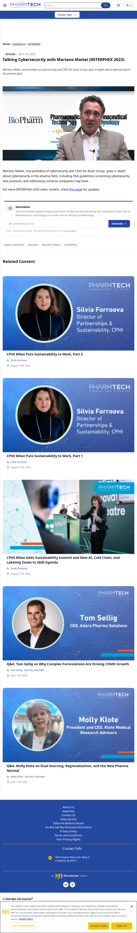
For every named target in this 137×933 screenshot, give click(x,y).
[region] (68, 917)
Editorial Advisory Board (68, 823)
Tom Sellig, (17, 670)
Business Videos (51, 244)
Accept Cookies (98, 925)
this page (76, 189)
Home (6, 44)
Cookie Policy (26, 919)
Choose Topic (64, 14)
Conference (18, 44)
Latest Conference (14, 244)
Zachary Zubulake (34, 670)
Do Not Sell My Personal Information (68, 827)
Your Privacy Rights (68, 839)
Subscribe (117, 223)
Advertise (69, 811)
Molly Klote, (17, 776)
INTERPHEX (70, 244)
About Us (68, 807)
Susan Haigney (19, 568)
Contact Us (69, 815)
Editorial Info (68, 819)
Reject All (121, 925)
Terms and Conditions (68, 835)
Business (33, 244)
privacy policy (70, 230)
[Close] (131, 906)
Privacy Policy (68, 831)
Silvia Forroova (19, 360)
